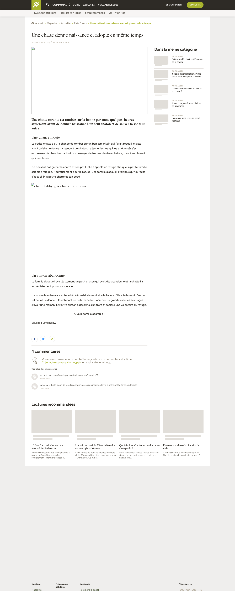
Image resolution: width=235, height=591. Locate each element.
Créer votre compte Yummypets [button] (62, 362)
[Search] (47, 5)
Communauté (61, 4)
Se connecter (174, 5)
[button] (34, 339)
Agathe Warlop (40, 42)
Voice (76, 4)
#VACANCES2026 (108, 4)
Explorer (89, 4)
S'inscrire (195, 5)
